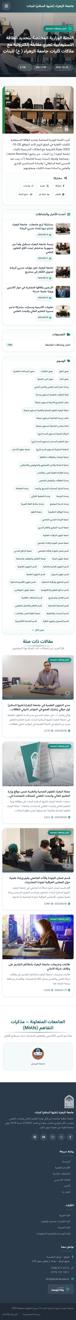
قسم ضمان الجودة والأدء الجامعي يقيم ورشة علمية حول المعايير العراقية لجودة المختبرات (39, 880)
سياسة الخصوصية (31, 1314)
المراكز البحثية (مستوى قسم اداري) (53, 434)
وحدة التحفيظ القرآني (40, 496)
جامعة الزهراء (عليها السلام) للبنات (50, 6)
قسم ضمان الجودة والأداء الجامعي (53, 551)
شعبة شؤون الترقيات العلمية (56, 535)
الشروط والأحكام (10, 1314)
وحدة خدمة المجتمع (59, 504)
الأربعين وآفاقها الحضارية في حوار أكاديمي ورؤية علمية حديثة (30, 290)
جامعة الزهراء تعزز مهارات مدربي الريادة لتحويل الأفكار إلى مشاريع (31, 270)
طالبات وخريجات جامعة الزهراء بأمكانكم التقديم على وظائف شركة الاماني (39, 966)
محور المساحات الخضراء (23, 371)
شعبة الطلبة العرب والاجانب (27, 613)
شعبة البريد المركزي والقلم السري (53, 527)
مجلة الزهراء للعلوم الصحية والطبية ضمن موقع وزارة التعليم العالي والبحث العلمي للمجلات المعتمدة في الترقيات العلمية (39, 796)
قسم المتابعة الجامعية (58, 605)
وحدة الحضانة (22, 488)
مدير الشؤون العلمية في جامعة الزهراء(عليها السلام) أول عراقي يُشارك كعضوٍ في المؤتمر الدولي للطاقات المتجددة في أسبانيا (39, 709)
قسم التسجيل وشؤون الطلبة (56, 621)
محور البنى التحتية (45, 379)
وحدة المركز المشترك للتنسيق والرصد (52, 488)
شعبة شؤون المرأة (60, 559)
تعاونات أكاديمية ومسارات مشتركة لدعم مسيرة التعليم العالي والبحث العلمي (31, 309)
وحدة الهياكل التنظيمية (58, 512)
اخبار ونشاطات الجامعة (57, 345)
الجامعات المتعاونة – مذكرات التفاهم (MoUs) (38, 1025)
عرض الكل (39, 630)
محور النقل (64, 371)
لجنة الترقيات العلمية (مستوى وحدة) (52, 395)
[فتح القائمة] (6, 6)
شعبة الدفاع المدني (23, 551)
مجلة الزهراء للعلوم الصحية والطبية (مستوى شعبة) (46, 410)
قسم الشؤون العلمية (35, 574)
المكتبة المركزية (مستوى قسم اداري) (52, 449)
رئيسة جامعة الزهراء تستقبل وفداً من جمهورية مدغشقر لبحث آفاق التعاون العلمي (32, 248)
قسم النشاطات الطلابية (32, 598)
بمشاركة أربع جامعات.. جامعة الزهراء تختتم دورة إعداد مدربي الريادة (32, 227)
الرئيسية (66, 1162)
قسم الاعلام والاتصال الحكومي (28, 605)
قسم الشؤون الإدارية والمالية (56, 566)
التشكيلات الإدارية (61, 1174)
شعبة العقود (36, 512)
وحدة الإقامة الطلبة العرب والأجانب (53, 473)
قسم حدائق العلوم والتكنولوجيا (55, 590)
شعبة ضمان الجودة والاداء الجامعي (53, 543)
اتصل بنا (66, 1192)
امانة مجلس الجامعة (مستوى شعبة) (52, 426)
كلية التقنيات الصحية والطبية (55, 1221)
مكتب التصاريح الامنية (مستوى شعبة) (52, 402)
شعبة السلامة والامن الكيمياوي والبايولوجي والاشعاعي (44, 465)
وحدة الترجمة (62, 496)
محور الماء (64, 379)
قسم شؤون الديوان (60, 574)
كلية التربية (64, 1215)
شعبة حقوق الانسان (21, 449)
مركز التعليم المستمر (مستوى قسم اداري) (50, 441)
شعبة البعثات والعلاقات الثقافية (54, 457)
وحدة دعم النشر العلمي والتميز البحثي (51, 387)
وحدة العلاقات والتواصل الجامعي (54, 480)
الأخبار (67, 1186)
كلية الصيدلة (64, 1228)
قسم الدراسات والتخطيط (57, 613)
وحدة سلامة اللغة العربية (32, 504)
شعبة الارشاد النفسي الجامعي (55, 519)
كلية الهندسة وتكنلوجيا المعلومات (53, 1234)
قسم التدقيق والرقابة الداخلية (55, 582)
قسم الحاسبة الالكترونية (26, 621)
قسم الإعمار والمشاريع (59, 598)
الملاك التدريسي (62, 1180)
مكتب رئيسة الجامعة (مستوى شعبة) (52, 418)
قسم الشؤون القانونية (27, 566)
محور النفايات (47, 371)
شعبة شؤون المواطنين (24, 590)
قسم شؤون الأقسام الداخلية (23, 582)
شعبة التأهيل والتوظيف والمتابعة (31, 559)
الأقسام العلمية (62, 1168)
